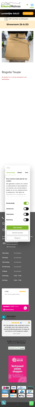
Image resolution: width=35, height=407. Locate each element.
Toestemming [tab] (10, 172)
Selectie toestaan (17, 232)
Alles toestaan (17, 227)
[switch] (26, 208)
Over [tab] (26, 172)
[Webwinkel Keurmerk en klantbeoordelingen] (17, 382)
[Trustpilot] (16, 349)
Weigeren (17, 238)
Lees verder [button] (17, 334)
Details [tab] (20, 172)
